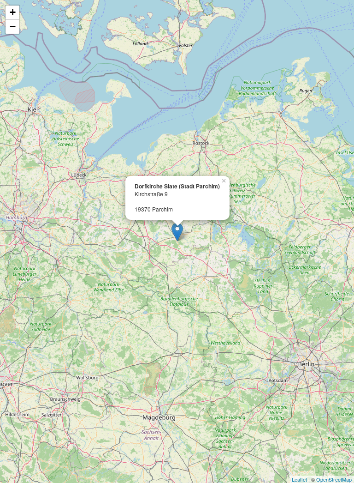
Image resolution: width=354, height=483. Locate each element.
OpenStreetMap (334, 479)
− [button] (13, 26)
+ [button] (13, 12)
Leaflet (299, 479)
